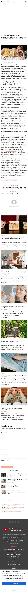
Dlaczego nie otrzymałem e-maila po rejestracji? (14, 549)
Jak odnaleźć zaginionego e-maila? (14, 550)
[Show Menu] (1, 2)
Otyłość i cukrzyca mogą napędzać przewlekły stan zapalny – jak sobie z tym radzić (16, 492)
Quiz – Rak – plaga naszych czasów (14, 561)
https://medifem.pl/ (11, 151)
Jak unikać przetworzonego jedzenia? (13, 510)
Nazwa (3, 449)
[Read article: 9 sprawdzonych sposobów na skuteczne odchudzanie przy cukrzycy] (3, 486)
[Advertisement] (14, 18)
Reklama (14, 568)
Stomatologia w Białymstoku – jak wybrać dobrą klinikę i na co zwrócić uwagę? (14, 272)
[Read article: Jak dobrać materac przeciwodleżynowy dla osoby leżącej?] (14, 362)
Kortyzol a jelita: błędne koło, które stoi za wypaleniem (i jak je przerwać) (17, 474)
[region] (14, 581)
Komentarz (4, 432)
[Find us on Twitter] (12, 522)
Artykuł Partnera (10, 42)
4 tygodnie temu (11, 482)
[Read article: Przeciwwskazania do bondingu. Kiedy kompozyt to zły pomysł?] (14, 294)
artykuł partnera (7, 180)
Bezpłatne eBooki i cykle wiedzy (14, 554)
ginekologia (14, 180)
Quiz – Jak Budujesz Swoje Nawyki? (14, 564)
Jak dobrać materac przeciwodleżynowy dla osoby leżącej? (13, 375)
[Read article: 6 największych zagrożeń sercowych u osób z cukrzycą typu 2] (3, 481)
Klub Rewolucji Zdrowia (14, 557)
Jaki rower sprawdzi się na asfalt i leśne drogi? (11, 341)
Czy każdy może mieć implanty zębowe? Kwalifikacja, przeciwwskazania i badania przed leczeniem (12, 237)
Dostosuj (14, 587)
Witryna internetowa (5, 460)
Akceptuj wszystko (14, 583)
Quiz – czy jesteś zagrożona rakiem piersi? (14, 562)
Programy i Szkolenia (14, 556)
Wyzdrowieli (14, 552)
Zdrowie (3, 235)
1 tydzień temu (11, 476)
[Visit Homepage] (7, 2)
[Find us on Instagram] (18, 522)
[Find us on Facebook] (9, 522)
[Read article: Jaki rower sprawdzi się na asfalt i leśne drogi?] (14, 329)
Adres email (4, 454)
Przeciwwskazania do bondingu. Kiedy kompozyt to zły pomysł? (13, 307)
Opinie (14, 566)
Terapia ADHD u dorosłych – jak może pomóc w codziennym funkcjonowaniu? (11, 409)
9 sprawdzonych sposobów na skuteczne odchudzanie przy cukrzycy (16, 485)
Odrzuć (14, 590)
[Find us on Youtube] (15, 522)
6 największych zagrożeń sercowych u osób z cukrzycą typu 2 (17, 480)
